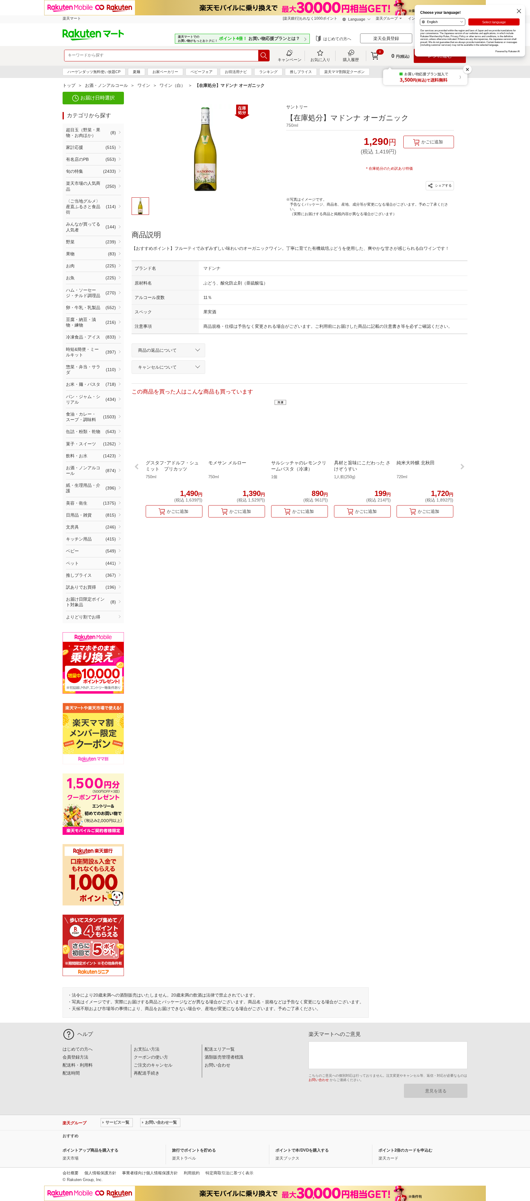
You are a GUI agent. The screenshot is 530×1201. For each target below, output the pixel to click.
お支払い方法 (146, 1049)
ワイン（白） (172, 85)
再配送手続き (146, 1073)
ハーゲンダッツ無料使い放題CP (94, 72)
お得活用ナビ (236, 72)
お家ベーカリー (165, 72)
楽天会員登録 (386, 38)
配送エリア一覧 (220, 1049)
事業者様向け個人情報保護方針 (150, 1173)
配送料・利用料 (78, 1065)
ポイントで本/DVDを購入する (302, 1150)
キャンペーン (289, 59)
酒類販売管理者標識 (224, 1057)
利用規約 (192, 1173)
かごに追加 (432, 141)
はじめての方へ (337, 39)
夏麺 (136, 72)
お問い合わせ (217, 1065)
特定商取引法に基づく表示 (229, 1173)
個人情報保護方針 (100, 1173)
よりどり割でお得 (83, 616)
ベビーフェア (201, 72)
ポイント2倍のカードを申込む (405, 1150)
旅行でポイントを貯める (194, 1150)
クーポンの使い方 (151, 1057)
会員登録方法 (75, 1057)
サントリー (297, 106)
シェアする (443, 185)
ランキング (268, 72)
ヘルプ (85, 1034)
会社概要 (71, 1173)
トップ (69, 85)
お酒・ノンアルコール (106, 85)
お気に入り (320, 59)
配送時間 (71, 1073)
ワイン (143, 85)
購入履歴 (351, 59)
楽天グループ (387, 18)
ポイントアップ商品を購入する (90, 1150)
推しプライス (301, 72)
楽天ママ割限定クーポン (344, 72)
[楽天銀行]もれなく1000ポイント (310, 18)
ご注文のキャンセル (153, 1065)
